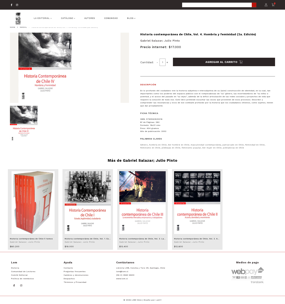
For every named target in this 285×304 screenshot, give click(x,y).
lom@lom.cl (122, 271)
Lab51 (159, 300)
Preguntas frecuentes (75, 271)
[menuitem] (42, 18)
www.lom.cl (122, 279)
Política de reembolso (22, 279)
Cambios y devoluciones (76, 275)
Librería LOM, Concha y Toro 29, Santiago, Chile (140, 268)
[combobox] (219, 5)
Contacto (68, 268)
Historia (15, 268)
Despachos (69, 279)
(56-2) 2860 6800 (125, 275)
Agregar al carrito (221, 62)
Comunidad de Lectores (23, 271)
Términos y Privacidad (75, 282)
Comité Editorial (19, 275)
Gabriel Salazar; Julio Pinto (160, 40)
